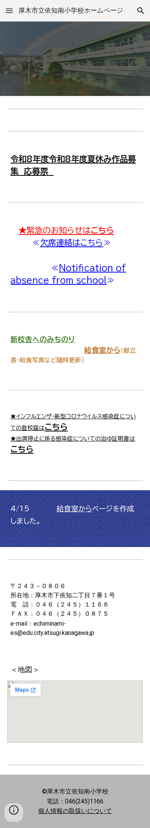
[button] (9, 10)
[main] (75, 165)
